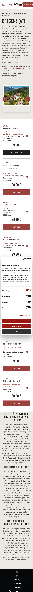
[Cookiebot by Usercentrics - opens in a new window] (23, 259)
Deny (16, 331)
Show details (23, 315)
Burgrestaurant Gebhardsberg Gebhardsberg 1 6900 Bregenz (13, 138)
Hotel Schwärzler (8, 71)
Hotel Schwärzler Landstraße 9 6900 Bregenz (9, 213)
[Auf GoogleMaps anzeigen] (27, 136)
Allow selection (16, 326)
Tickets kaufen (16, 192)
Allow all (16, 321)
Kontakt (17, 588)
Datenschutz (17, 580)
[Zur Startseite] (18, 5)
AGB (17, 572)
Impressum (17, 584)
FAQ (17, 576)
